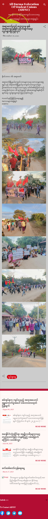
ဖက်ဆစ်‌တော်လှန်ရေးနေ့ (13, 468)
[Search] (44, 5)
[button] (44, 27)
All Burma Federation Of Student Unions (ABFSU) (24, 6)
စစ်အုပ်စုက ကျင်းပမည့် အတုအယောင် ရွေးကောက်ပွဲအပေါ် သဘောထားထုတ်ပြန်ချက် (20, 403)
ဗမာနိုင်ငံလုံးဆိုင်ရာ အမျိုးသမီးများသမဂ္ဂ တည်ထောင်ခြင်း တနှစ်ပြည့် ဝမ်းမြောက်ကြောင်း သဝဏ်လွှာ (21, 437)
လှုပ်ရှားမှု (12, 377)
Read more (40, 426)
